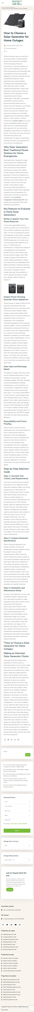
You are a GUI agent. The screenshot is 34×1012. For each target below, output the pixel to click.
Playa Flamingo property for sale (11, 982)
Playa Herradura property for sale (11, 992)
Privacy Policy (4, 1010)
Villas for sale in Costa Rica (10, 961)
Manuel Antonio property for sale (11, 994)
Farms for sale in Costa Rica (10, 966)
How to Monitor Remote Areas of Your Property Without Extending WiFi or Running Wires (16, 780)
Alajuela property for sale (9, 934)
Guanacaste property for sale (10, 939)
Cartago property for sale (9, 937)
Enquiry (10, 889)
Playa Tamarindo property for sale (12, 987)
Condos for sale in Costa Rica (10, 963)
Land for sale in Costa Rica (9, 968)
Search (5, 751)
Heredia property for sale (9, 942)
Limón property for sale (9, 944)
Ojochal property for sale (9, 997)
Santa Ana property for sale (10, 999)
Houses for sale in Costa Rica (10, 958)
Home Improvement (11, 48)
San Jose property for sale (9, 949)
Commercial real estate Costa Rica (12, 971)
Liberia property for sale (9, 984)
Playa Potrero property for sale (11, 979)
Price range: (7, 823)
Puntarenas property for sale (10, 947)
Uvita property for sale (9, 989)
